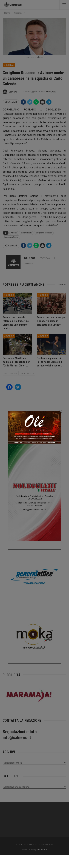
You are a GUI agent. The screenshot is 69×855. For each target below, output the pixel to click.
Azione (14, 233)
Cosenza (9, 65)
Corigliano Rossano (44, 233)
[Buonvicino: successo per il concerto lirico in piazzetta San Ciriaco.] (51, 303)
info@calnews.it (17, 737)
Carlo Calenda (26, 233)
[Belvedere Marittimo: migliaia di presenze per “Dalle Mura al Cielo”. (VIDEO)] (17, 344)
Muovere (42, 849)
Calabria (9, 295)
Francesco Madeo (11, 237)
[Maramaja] (29, 695)
